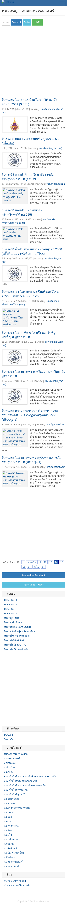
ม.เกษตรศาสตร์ (12, 758)
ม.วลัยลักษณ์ (10, 848)
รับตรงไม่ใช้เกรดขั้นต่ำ (16, 649)
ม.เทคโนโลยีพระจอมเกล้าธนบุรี (20, 781)
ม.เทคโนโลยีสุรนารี (14, 794)
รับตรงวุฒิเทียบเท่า (14, 622)
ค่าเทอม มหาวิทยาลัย (15, 880)
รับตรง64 (9, 739)
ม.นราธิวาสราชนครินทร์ (17, 807)
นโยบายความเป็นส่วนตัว (17, 885)
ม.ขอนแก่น (9, 763)
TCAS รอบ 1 (10, 600)
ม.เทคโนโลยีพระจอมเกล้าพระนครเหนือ (25, 785)
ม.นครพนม (9, 803)
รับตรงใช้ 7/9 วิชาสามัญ (17, 636)
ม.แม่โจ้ (8, 834)
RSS (11, 892)
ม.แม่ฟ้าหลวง (11, 839)
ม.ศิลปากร (9, 857)
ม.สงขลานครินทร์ (13, 861)
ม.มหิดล (8, 830)
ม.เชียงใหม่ (9, 767)
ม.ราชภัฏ (9, 843)
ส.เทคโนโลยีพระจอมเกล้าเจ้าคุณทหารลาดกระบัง (30, 776)
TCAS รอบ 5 (10, 613)
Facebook (3, 892)
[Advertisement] (33, 62)
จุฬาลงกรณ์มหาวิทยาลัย (16, 754)
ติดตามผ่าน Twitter (33, 584)
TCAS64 (8, 734)
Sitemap (15, 892)
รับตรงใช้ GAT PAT (14, 640)
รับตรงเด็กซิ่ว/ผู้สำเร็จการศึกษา (20, 631)
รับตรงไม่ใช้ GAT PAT (15, 644)
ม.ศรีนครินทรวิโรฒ (14, 852)
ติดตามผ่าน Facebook (33, 575)
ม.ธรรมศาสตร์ (11, 798)
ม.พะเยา (8, 821)
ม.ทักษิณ (8, 772)
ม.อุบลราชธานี (12, 866)
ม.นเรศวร (9, 812)
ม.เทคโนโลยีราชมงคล (16, 789)
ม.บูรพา (8, 816)
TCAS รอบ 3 (10, 609)
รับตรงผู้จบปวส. (12, 618)
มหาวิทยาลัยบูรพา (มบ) (50, 148)
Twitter (7, 892)
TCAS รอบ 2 (10, 604)
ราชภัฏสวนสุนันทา (55, 184)
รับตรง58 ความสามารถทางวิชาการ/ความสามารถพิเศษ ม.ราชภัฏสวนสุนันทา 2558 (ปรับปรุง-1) (30, 415)
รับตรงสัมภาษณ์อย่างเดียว (17, 627)
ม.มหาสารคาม (11, 825)
